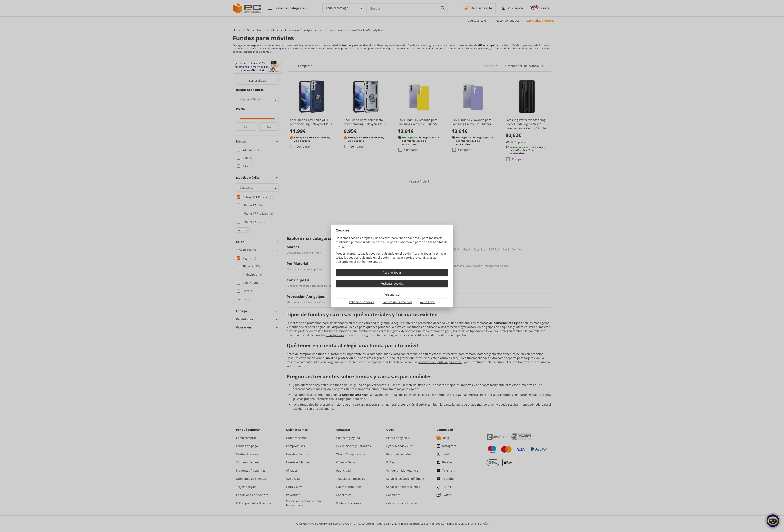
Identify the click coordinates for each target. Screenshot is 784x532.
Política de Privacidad (397, 302)
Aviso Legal (427, 302)
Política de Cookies (361, 302)
